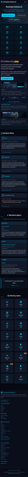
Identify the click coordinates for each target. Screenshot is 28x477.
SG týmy (2, 429)
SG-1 (16, 285)
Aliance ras (3, 433)
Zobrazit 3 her (7, 78)
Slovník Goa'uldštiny (5, 447)
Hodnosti (3, 432)
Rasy (2, 423)
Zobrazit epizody (6, 152)
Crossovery (3, 456)
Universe (3, 408)
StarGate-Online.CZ (9, 2)
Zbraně (2, 417)
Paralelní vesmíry (5, 453)
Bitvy (2, 450)
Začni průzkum (9, 15)
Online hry (21, 15)
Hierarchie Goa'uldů (5, 438)
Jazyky (2, 446)
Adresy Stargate (4, 436)
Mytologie (3, 444)
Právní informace (12, 470)
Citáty (2, 411)
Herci (2, 435)
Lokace (2, 428)
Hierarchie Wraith (5, 439)
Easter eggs (3, 459)
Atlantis (2, 407)
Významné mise (4, 454)
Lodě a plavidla (4, 415)
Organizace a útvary (5, 431)
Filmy (2, 409)
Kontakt (18, 470)
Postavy (2, 426)
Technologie (3, 418)
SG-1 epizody (14, 20)
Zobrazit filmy (5, 206)
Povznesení (3, 452)
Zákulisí (2, 457)
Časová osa (3, 449)
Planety (2, 425)
